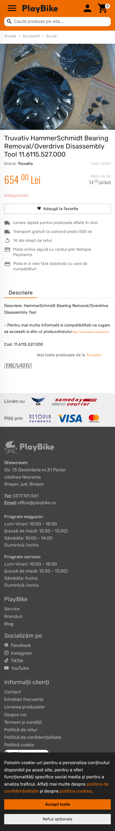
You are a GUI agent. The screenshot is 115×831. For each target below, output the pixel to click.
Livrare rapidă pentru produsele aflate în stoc (55, 222)
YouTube (19, 668)
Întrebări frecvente (24, 699)
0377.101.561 (26, 495)
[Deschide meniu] (12, 8)
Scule (51, 36)
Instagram (20, 653)
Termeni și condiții (23, 722)
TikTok (16, 660)
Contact (12, 691)
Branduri (13, 616)
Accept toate (57, 804)
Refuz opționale (57, 819)
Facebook (20, 645)
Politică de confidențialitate (32, 737)
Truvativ (25, 163)
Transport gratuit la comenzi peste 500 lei (52, 231)
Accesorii (31, 36)
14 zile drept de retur (32, 240)
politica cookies (76, 791)
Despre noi (15, 714)
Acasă (10, 36)
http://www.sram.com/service (90, 331)
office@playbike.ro (37, 502)
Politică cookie (19, 744)
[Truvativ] (18, 366)
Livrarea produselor (24, 707)
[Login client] (87, 8)
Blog (9, 624)
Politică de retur (20, 729)
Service (12, 608)
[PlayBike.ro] (50, 9)
